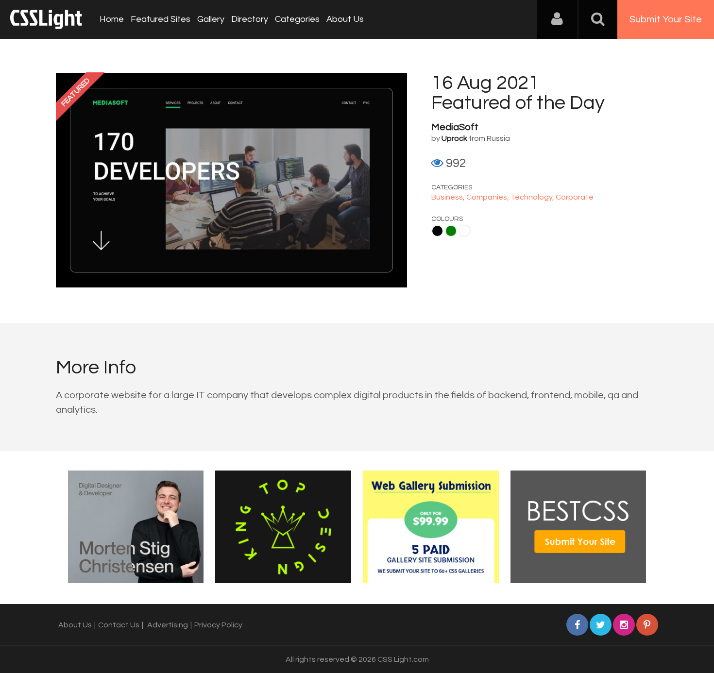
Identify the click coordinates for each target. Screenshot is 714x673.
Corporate (575, 197)
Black (437, 231)
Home (112, 19)
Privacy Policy (218, 625)
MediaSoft (454, 127)
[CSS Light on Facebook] (577, 625)
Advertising (167, 625)
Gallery (210, 19)
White (465, 231)
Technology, (533, 197)
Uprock (454, 138)
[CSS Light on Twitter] (601, 625)
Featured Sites (160, 19)
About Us (345, 19)
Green (451, 231)
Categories (297, 19)
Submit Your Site (665, 19)
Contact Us (118, 625)
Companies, (488, 197)
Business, (448, 197)
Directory (249, 19)
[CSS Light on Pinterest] (647, 625)
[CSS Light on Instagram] (624, 625)
